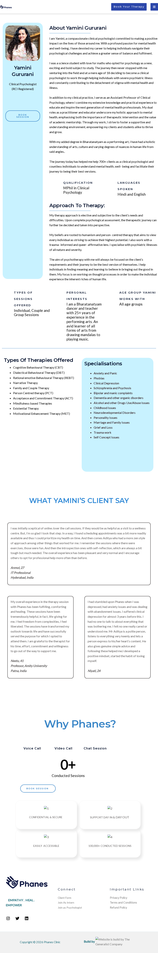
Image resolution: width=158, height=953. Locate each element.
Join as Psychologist (70, 907)
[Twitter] (17, 919)
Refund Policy (118, 907)
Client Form (64, 897)
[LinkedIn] (26, 919)
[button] (129, 7)
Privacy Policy (118, 897)
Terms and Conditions (123, 902)
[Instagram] (8, 919)
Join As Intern (66, 902)
